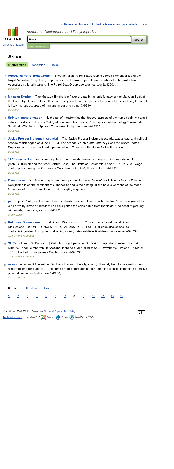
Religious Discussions (24, 222)
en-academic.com (13, 44)
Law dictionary (16, 277)
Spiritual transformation (25, 117)
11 (103, 296)
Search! (139, 39)
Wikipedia (14, 88)
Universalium (15, 214)
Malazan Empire (19, 96)
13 (121, 296)
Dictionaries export (12, 317)
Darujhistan (16, 180)
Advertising (69, 311)
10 (93, 296)
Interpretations (38, 46)
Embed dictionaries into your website (114, 24)
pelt (11, 201)
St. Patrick (15, 243)
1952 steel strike (20, 159)
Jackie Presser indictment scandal (33, 138)
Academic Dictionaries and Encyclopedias (62, 32)
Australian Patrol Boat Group (29, 75)
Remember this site (76, 24)
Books (53, 64)
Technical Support (53, 311)
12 (112, 296)
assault (13, 264)
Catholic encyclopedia (21, 235)
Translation (37, 64)
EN (142, 24)
